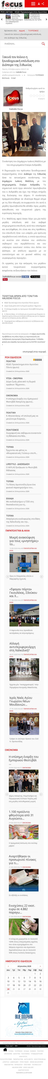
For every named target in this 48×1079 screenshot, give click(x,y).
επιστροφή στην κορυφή (34, 351)
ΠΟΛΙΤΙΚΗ (11, 361)
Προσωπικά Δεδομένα (24, 1043)
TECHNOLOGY (36, 1065)
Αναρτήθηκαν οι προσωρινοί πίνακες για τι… (22, 859)
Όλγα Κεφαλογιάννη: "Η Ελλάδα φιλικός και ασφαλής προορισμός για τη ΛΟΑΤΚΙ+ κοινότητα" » (23, 342)
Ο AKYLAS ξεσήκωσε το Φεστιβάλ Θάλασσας (21, 469)
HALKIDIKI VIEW (17, 1067)
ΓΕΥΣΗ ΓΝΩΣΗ (24, 1062)
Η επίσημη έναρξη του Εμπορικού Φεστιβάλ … (24, 760)
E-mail (13, 78)
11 (14, 981)
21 (30, 985)
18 (14, 985)
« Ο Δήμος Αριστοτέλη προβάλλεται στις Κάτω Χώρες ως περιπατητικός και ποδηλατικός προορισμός (23, 336)
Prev (7, 576)
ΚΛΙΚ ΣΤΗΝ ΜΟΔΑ (40, 1059)
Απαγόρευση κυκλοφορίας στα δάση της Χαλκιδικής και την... (23, 520)
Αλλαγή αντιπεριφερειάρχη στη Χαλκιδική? (22, 646)
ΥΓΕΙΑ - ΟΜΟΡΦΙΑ (14, 378)
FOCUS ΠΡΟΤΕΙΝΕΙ (6, 1059)
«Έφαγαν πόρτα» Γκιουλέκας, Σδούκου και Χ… (23, 592)
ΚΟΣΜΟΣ (33, 1051)
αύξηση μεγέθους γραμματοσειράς (24, 75)
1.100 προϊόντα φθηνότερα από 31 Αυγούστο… (21, 815)
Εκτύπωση (5, 78)
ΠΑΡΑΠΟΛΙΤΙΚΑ (18, 1059)
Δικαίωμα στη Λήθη (9, 1043)
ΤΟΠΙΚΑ (10, 447)
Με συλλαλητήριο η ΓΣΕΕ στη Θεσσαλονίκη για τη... (20, 503)
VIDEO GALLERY (28, 1067)
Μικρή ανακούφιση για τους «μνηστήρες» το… (24, 540)
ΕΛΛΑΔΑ (10, 498)
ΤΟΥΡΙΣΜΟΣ (39, 75)
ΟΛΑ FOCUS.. (23, 1056)
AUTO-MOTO (28, 1059)
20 (24, 985)
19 (19, 985)
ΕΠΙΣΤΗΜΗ (27, 1065)
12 (19, 981)
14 (30, 981)
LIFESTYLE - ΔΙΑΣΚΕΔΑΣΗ (18, 464)
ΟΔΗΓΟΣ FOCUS (23, 1070)
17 (8, 985)
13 (24, 981)
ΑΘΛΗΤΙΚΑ (16, 1054)
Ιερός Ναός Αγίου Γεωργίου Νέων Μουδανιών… (20, 701)
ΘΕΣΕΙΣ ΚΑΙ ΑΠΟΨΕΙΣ (36, 1062)
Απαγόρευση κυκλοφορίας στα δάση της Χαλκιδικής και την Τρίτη (14, 17)
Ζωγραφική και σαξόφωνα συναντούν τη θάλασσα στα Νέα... (23, 434)
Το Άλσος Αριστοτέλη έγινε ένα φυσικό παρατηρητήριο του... (20, 486)
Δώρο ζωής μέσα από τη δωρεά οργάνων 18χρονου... (20, 383)
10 (8, 981)
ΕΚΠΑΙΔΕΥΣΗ (19, 1065)
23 (40, 985)
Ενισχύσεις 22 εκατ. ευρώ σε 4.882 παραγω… (22, 909)
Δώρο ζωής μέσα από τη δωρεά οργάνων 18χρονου (31, 17)
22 (35, 985)
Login (39, 3)
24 (8, 989)
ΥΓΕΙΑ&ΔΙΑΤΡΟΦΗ (37, 1054)
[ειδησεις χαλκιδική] (5, 1050)
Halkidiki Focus (21, 72)
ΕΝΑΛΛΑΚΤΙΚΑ (8, 1065)
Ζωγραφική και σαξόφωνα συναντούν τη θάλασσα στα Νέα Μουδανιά (22, 322)
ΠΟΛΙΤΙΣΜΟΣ (12, 430)
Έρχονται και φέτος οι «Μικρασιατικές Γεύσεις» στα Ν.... (21, 451)
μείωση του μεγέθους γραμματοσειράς (22, 75)
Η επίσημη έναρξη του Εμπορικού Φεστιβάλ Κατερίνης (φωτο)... (22, 400)
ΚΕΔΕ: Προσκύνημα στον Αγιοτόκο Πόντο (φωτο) (22, 366)
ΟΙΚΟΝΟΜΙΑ (12, 395)
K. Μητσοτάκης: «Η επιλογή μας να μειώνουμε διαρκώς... (22, 417)
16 (40, 981)
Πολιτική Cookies (38, 1043)
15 (35, 981)
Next (41, 576)
